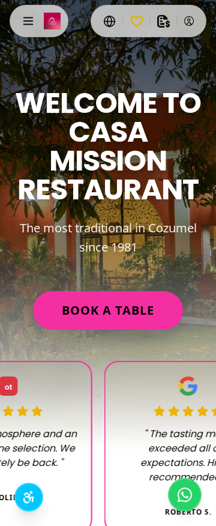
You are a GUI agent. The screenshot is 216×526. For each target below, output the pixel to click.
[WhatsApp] (185, 495)
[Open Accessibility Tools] (28, 497)
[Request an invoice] (163, 21)
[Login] (189, 21)
